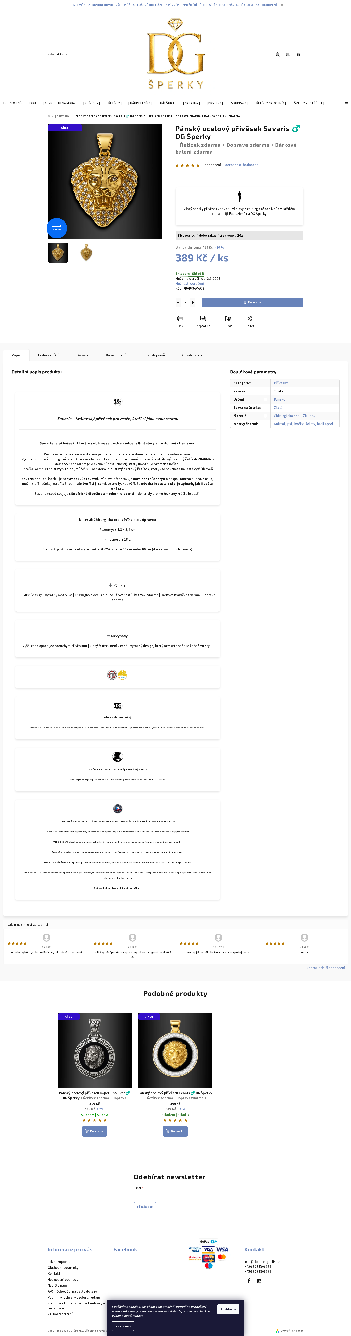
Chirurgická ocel (287, 415)
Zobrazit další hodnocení (326, 968)
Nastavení (123, 1326)
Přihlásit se (145, 1207)
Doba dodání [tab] (115, 355)
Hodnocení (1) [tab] (49, 355)
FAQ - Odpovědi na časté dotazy (72, 1291)
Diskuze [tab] (83, 355)
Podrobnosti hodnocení (241, 165)
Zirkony (309, 415)
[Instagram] (259, 1281)
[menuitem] (19, 103)
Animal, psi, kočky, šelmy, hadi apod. (304, 424)
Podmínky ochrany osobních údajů (74, 1297)
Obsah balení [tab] (192, 355)
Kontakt (54, 1273)
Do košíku (255, 302)
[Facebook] (249, 1281)
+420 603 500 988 (257, 1266)
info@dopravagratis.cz (262, 1261)
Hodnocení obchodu (63, 1279)
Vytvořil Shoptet (292, 1331)
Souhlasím (228, 1309)
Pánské (279, 399)
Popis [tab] (16, 355)
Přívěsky (281, 383)
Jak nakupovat (59, 1261)
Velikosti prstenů (61, 1314)
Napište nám (57, 1285)
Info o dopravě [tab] (154, 355)
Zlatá (278, 407)
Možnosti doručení (190, 283)
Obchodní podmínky (63, 1267)
